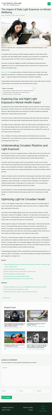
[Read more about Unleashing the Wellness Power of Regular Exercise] (37, 316)
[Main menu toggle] (49, 3)
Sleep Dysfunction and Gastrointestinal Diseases (17, 276)
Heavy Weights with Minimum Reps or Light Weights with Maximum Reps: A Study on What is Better (14, 325)
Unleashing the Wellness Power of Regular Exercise (36, 324)
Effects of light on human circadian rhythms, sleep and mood (20, 271)
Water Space (17, 347)
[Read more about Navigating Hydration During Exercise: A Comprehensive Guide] (14, 337)
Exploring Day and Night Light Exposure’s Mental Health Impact (18, 90)
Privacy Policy (43, 411)
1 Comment (29, 349)
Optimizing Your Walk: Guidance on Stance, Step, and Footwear (21, 291)
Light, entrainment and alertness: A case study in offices (19, 278)
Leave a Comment (20, 15)
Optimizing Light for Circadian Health (12, 94)
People (36, 349)
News (2, 15)
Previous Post (5, 298)
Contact (43, 408)
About (43, 406)
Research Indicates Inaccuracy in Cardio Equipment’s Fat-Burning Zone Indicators (26, 287)
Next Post (47, 298)
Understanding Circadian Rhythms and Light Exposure (16, 92)
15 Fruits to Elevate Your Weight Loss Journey (16, 289)
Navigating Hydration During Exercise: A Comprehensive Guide (14, 345)
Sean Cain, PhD (5, 72)
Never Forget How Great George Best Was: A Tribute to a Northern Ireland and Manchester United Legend (37, 346)
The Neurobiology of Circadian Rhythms (15, 269)
